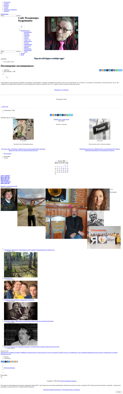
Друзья (23, 53)
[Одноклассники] (103, 70)
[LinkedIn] (110, 70)
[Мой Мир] (105, 70)
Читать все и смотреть (61, 90)
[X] (107, 70)
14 (63, 168)
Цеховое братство (32, 352)
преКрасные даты (75, 352)
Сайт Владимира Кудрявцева (68, 381)
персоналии (27, 45)
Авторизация (4, 14)
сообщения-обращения (87, 352)
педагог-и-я (67, 352)
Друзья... (6, 6)
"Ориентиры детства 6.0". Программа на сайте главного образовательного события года (29, 250)
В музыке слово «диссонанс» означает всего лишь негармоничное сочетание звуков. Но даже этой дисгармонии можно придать (23, 149)
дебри (25, 51)
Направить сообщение (10, 9)
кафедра (26, 47)
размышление (28, 44)
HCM (22, 54)
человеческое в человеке (110, 352)
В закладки (7, 2)
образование (27, 48)
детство (26, 38)
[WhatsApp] (117, 70)
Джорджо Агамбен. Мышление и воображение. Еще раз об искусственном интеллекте (29, 321)
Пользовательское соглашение (71, 389)
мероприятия (28, 50)
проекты (26, 36)
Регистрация (7, 153)
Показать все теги (6, 354)
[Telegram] (121, 70)
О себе (6, 8)
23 (67, 170)
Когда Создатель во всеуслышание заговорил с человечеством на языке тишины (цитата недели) (31, 346)
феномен (26, 33)
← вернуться (4, 106)
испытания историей (57, 352)
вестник (26, 42)
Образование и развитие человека (10, 352)
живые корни (28, 41)
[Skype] (119, 70)
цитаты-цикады (98, 352)
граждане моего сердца (44, 352)
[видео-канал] (2, 54)
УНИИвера (23, 352)
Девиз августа (8, 278)
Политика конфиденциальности (52, 389)
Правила (6, 11)
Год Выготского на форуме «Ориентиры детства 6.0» (19, 300)
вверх (118, 392)
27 (61, 172)
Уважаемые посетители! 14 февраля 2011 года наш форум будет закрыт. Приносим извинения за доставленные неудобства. (99, 149)
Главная (6, 3)
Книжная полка (25, 30)
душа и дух (27, 39)
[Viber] (114, 70)
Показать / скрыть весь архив (9, 186)
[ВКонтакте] (100, 70)
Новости (6, 5)
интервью (27, 35)
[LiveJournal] (112, 70)
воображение (28, 32)
